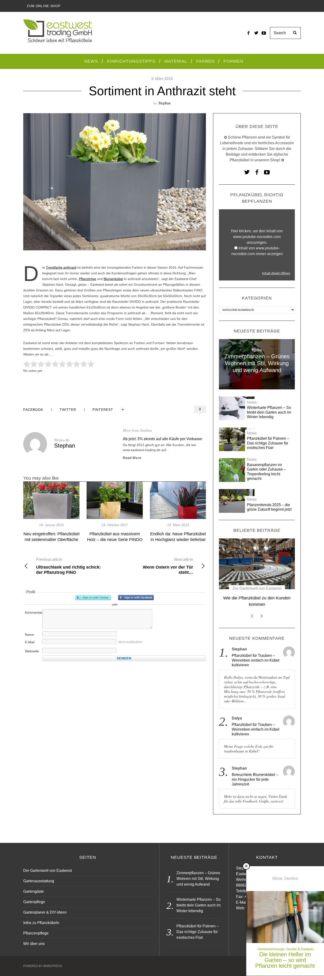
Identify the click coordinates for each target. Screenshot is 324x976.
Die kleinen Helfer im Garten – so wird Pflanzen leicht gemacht (285, 960)
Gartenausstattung (38, 881)
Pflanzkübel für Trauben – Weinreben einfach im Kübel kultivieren (255, 660)
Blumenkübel (113, 279)
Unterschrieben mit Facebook (136, 597)
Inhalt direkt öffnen (276, 273)
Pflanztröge (87, 279)
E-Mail (29, 642)
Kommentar (33, 612)
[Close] (246, 866)
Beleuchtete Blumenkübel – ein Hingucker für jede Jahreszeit (255, 779)
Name (29, 634)
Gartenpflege (34, 902)
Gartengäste (33, 891)
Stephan (164, 102)
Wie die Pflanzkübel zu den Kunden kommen (257, 601)
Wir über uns (34, 944)
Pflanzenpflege (36, 933)
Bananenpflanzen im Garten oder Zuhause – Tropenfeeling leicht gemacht (266, 472)
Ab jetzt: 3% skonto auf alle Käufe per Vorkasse (162, 439)
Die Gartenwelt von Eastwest (257, 588)
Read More (132, 457)
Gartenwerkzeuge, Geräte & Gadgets (286, 949)
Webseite (32, 651)
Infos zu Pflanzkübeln (41, 923)
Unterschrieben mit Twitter (93, 597)
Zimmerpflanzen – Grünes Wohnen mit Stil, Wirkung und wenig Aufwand (257, 363)
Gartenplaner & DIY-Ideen (45, 912)
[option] (51, 512)
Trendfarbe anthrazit (61, 267)
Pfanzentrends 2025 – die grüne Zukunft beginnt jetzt (269, 507)
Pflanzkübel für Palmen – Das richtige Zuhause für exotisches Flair (268, 442)
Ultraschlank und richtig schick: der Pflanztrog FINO (68, 566)
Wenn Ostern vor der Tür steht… (168, 566)
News (257, 350)
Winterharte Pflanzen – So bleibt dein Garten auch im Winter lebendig (269, 412)
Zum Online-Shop (43, 6)
